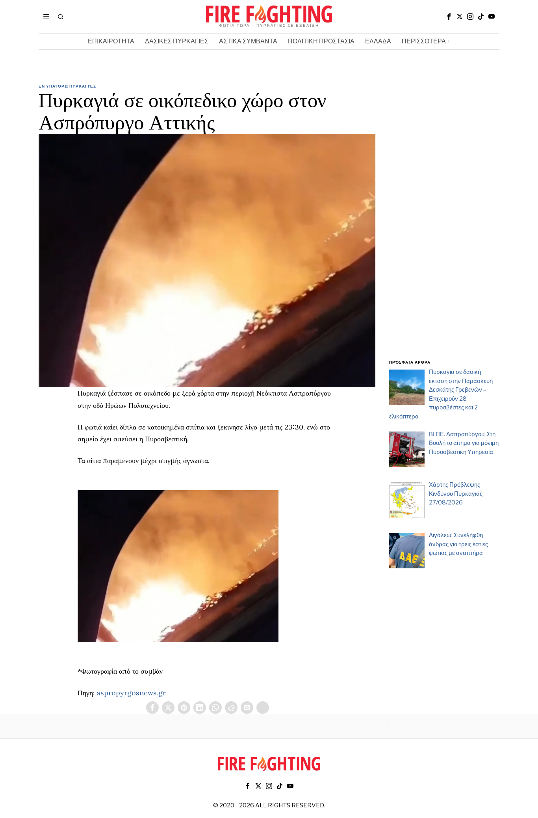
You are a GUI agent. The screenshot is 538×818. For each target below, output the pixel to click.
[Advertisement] (444, 226)
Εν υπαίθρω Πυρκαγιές (67, 86)
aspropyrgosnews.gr (131, 692)
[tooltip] (449, 16)
